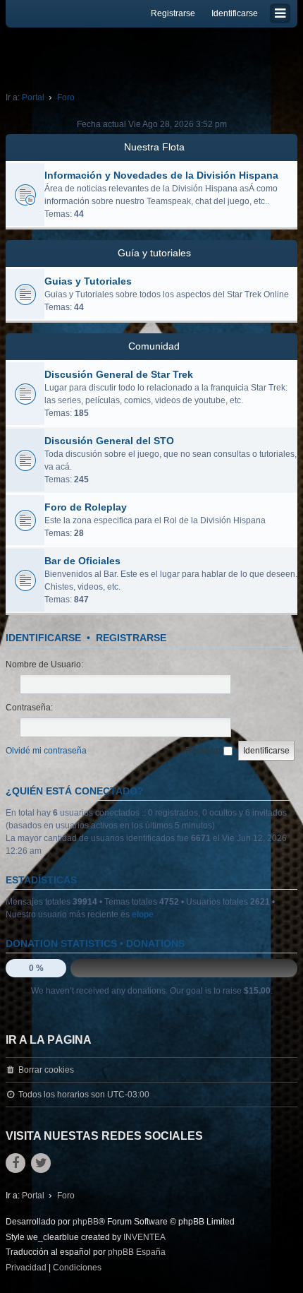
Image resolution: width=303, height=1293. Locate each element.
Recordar (204, 751)
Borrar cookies (46, 1070)
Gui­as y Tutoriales (88, 281)
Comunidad (154, 346)
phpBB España (137, 1252)
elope (143, 914)
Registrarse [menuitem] (173, 13)
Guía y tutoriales (154, 252)
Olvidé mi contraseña (46, 751)
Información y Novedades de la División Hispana (161, 175)
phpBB (86, 1222)
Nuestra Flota (154, 147)
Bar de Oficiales (82, 560)
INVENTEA (144, 1237)
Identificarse (43, 637)
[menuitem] (26, 1268)
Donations (155, 943)
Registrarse (131, 637)
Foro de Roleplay (85, 507)
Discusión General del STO (109, 440)
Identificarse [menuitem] (234, 13)
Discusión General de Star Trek (118, 374)
